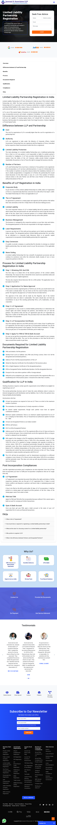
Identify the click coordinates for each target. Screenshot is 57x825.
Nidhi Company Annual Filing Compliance (38, 745)
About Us (11, 783)
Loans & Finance (50, 733)
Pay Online (5, 783)
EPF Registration (17, 739)
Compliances (6, 88)
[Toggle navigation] (54, 2)
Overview (5, 63)
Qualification (6, 84)
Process (5, 75)
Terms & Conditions (19, 783)
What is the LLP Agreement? (14, 519)
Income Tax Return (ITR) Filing (27, 732)
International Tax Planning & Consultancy (28, 765)
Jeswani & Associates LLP (28, 800)
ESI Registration (17, 736)
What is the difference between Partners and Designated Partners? (24, 538)
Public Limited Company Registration (6, 738)
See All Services (28, 777)
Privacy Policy (28, 783)
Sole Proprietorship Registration (6, 760)
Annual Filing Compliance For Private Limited (39, 739)
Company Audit (38, 763)
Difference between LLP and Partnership (14, 67)
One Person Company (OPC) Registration (7, 750)
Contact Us (23, 785)
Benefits (5, 71)
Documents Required (9, 79)
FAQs (4, 92)
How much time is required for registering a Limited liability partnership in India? (28, 524)
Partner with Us (15, 785)
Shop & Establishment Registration (17, 732)
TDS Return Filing (28, 742)
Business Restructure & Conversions (49, 757)
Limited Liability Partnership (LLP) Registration (7, 744)
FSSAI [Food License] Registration (17, 751)
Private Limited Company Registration (6, 732)
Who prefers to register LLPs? (14, 533)
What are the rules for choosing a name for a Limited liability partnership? (26, 528)
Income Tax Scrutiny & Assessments (27, 738)
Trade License (17, 759)
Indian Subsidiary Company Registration (7, 766)
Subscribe (28, 712)
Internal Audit (49, 740)
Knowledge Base (7, 785)
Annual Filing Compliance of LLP (38, 733)
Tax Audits (26, 753)
